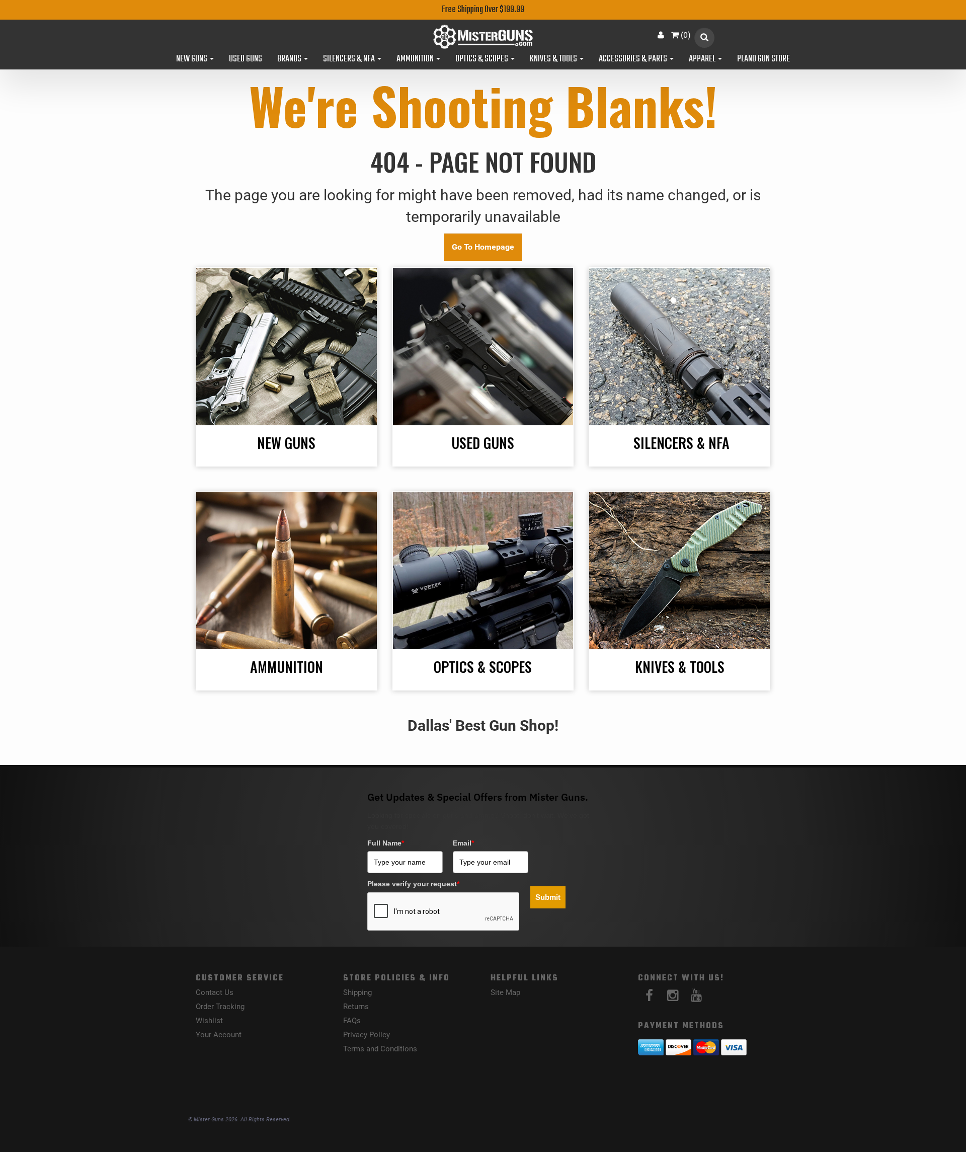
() (686, 35)
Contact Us (214, 992)
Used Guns (245, 59)
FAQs (352, 1020)
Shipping (357, 992)
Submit (547, 897)
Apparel (703, 59)
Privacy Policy (366, 1034)
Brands (290, 59)
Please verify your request (413, 884)
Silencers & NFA (349, 59)
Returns (356, 1006)
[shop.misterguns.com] (483, 37)
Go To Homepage (483, 247)
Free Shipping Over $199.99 (483, 10)
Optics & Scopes (482, 59)
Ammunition (415, 59)
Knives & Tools (554, 59)
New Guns (192, 59)
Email (463, 843)
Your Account (219, 1034)
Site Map (505, 992)
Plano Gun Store (763, 59)
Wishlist (209, 1020)
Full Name (385, 843)
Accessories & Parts (634, 59)
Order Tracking (220, 1006)
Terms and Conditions (380, 1048)
